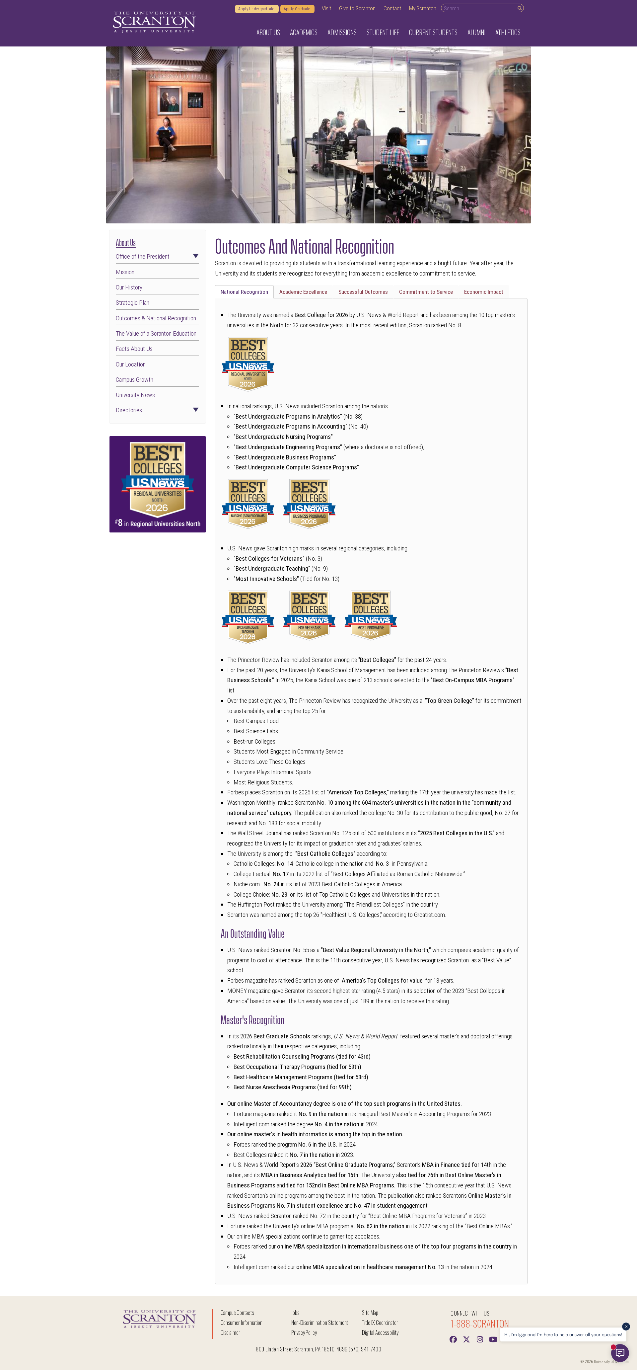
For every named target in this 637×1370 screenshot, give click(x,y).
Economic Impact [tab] (483, 291)
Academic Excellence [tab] (303, 291)
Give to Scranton (357, 8)
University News (135, 394)
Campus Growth (134, 379)
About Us (126, 242)
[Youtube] (493, 1338)
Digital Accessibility (380, 1332)
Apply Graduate (297, 9)
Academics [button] (304, 32)
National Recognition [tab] (244, 291)
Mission (125, 272)
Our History (129, 287)
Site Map (370, 1312)
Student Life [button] (383, 32)
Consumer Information (241, 1322)
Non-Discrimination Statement (319, 1322)
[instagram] (479, 1338)
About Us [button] (268, 32)
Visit (326, 8)
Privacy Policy (304, 1332)
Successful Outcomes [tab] (363, 291)
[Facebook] (453, 1338)
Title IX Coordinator (380, 1322)
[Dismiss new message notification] (626, 1326)
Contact (392, 8)
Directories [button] (129, 410)
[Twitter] (466, 1338)
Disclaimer (231, 1332)
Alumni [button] (476, 32)
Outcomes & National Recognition (156, 318)
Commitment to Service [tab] (426, 291)
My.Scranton (422, 8)
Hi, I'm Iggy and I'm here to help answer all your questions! (563, 1334)
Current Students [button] (433, 32)
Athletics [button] (508, 32)
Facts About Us (134, 348)
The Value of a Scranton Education (156, 333)
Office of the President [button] (143, 256)
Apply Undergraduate (256, 9)
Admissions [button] (342, 32)
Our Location (131, 364)
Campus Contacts (237, 1312)
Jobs (295, 1312)
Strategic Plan (132, 302)
